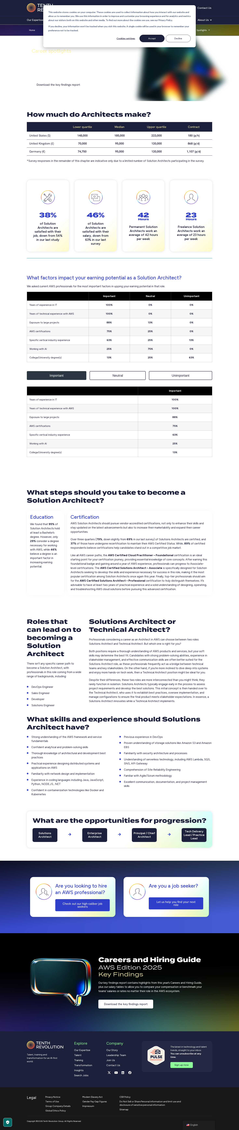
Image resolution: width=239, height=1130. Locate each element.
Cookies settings (126, 38)
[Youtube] (116, 1072)
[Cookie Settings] (7, 1122)
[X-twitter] (109, 1072)
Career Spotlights (197, 30)
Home (32, 30)
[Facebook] (130, 1072)
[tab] (56, 375)
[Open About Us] (211, 20)
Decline (178, 38)
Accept (152, 38)
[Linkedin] (123, 1072)
